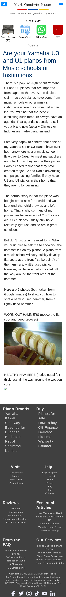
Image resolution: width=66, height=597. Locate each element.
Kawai (10, 418)
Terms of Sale (32, 577)
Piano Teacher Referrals (49, 559)
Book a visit (16, 479)
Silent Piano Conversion (50, 556)
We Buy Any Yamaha (49, 552)
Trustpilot (16, 508)
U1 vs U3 (50, 476)
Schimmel (13, 446)
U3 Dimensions (16, 564)
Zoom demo (16, 483)
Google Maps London (15, 519)
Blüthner (12, 432)
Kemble (11, 451)
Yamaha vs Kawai (50, 523)
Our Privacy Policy (14, 577)
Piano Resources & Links (50, 563)
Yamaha (33, 45)
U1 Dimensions (16, 567)
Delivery (45, 432)
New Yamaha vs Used (50, 513)
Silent (50, 479)
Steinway (12, 423)
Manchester (16, 472)
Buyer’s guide (50, 472)
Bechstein (13, 437)
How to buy (47, 423)
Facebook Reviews (16, 522)
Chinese (49, 493)
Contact (44, 446)
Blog (49, 490)
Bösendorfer (15, 427)
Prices (49, 483)
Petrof (10, 441)
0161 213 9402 (33, 21)
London (16, 476)
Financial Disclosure (51, 577)
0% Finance (48, 427)
